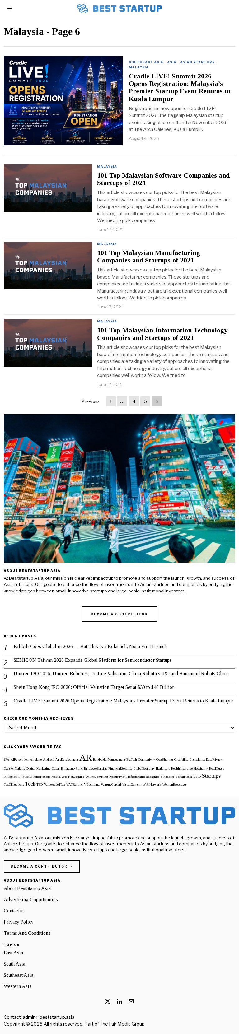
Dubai (56, 768)
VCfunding (92, 784)
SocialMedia (184, 776)
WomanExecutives (174, 784)
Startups (211, 775)
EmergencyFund (72, 768)
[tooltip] (108, 1001)
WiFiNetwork (152, 784)
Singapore (167, 776)
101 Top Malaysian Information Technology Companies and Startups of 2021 (162, 334)
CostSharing (164, 759)
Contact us (14, 910)
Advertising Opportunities (31, 899)
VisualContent (131, 784)
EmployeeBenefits (95, 768)
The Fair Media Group (122, 1024)
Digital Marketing (38, 768)
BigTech (131, 759)
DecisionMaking (14, 768)
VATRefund (74, 784)
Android (48, 759)
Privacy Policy (19, 922)
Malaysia (139, 67)
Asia (171, 62)
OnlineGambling (97, 776)
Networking (76, 776)
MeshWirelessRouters (36, 776)
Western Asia (17, 986)
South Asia (14, 964)
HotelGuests (216, 768)
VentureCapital (111, 784)
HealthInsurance (182, 768)
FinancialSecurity (120, 768)
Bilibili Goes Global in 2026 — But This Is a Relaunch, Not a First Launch (90, 646)
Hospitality (201, 768)
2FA (6, 759)
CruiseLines (197, 759)
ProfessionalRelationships (142, 776)
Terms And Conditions (27, 933)
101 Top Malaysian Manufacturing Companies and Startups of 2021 (148, 256)
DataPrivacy (214, 759)
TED (39, 784)
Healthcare (163, 768)
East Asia (13, 952)
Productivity (117, 776)
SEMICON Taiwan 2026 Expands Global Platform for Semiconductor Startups (93, 660)
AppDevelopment (66, 759)
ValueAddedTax (54, 784)
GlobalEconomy (144, 768)
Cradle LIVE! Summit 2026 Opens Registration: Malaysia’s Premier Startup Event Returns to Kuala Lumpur (179, 87)
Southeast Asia (146, 62)
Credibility (181, 759)
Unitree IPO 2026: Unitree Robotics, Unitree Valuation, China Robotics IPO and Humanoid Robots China (121, 673)
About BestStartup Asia (27, 888)
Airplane (36, 759)
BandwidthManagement (109, 759)
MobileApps (59, 776)
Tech (30, 783)
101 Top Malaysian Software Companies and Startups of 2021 (163, 179)
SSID (197, 776)
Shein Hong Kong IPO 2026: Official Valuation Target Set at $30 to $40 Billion (94, 687)
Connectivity (146, 759)
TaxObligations (14, 784)
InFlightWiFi (12, 776)
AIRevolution (20, 759)
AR (85, 758)
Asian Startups (197, 62)
